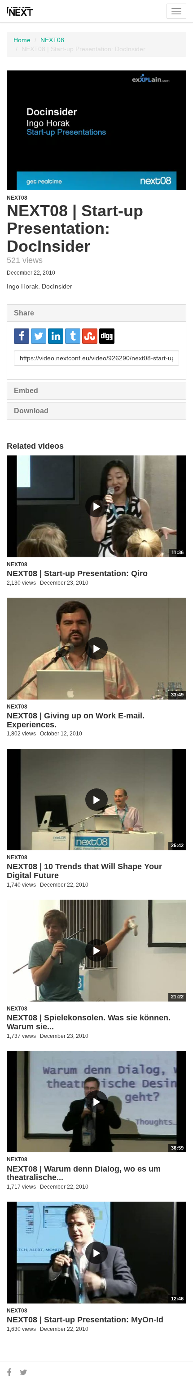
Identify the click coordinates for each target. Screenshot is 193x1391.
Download (31, 411)
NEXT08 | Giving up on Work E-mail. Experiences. (76, 720)
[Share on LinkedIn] (55, 336)
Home (22, 40)
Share (24, 313)
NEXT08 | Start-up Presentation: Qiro (77, 573)
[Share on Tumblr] (72, 336)
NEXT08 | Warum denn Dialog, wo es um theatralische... (84, 1173)
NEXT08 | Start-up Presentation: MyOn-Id (85, 1319)
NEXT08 (52, 40)
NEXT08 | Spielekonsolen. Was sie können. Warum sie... (89, 1022)
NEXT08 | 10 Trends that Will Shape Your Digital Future (84, 871)
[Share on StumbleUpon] (89, 336)
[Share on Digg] (106, 336)
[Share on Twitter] (38, 336)
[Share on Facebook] (21, 336)
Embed (26, 390)
